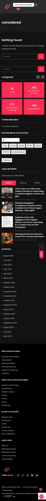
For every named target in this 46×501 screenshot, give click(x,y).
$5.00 (5, 146)
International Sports (9, 367)
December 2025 (10, 291)
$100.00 (6, 152)
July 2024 (7, 332)
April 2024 (8, 336)
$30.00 (29, 146)
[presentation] (38, 77)
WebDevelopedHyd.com (33, 493)
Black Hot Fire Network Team (26, 200)
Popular (23, 183)
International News (8, 363)
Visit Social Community (23, 5)
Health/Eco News (8, 392)
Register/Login (7, 417)
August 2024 (9, 327)
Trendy (37, 183)
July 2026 (7, 260)
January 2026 (9, 287)
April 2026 (8, 274)
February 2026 (9, 283)
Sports (4, 402)
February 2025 (9, 314)
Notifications (6, 420)
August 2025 (9, 309)
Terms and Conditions (30, 487)
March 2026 (8, 278)
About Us (5, 446)
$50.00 (38, 146)
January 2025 (9, 318)
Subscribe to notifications (13, 175)
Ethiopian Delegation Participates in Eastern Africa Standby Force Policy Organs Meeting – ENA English (28, 207)
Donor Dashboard (8, 434)
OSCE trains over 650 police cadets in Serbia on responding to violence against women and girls (29, 192)
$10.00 (13, 146)
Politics (4, 399)
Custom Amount (18, 152)
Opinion (4, 395)
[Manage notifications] (41, 489)
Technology (6, 405)
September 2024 (10, 323)
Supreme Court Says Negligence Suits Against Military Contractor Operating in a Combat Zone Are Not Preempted (29, 222)
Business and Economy (10, 357)
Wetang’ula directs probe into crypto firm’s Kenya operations (29, 235)
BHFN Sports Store (9, 452)
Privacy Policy (8, 490)
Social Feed (6, 427)
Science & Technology (10, 370)
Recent (9, 183)
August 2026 (9, 256)
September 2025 (10, 305)
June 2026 (8, 265)
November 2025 (10, 296)
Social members (8, 430)
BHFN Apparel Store (9, 449)
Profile (4, 424)
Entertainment (7, 360)
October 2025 (9, 300)
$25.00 (21, 146)
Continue (7, 160)
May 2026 (8, 269)
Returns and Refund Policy (11, 487)
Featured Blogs (7, 459)
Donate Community (9, 456)
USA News (5, 373)
